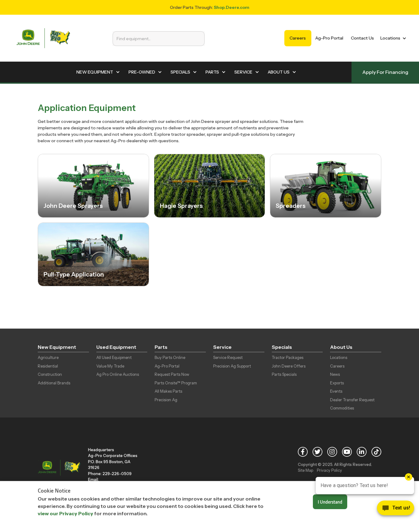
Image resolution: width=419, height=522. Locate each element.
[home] (43, 38)
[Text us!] (395, 509)
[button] (392, 38)
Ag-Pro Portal (329, 38)
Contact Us (362, 38)
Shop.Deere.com (231, 7)
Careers (298, 38)
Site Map (305, 470)
